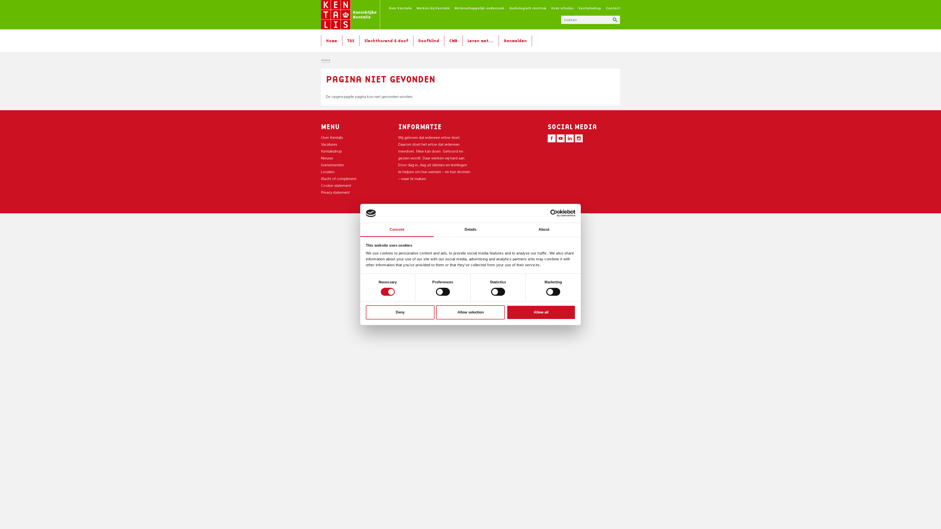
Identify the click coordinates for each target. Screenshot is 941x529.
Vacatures (329, 145)
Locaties (327, 172)
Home (331, 40)
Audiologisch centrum (527, 8)
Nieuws (327, 158)
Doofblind (428, 40)
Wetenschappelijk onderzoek (480, 8)
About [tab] (544, 229)
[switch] (443, 292)
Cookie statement (336, 186)
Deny (400, 312)
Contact (613, 8)
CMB (453, 40)
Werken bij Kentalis (433, 8)
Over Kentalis (400, 8)
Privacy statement (335, 193)
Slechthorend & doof (386, 40)
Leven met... (481, 40)
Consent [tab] (397, 229)
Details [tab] (471, 229)
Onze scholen (562, 8)
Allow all (541, 312)
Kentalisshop (590, 8)
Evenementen (332, 165)
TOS (350, 40)
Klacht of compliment (338, 179)
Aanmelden (515, 40)
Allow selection (471, 312)
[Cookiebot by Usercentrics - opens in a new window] (553, 213)
